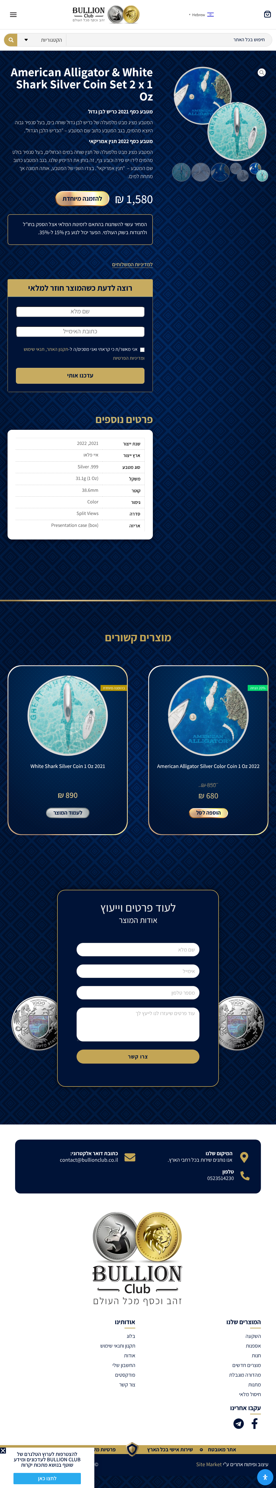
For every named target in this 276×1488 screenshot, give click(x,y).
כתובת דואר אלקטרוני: (94, 1153)
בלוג (131, 1336)
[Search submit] (10, 40)
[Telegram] (238, 1423)
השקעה (253, 1336)
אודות (129, 1355)
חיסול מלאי (250, 1394)
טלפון (228, 1171)
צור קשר (127, 1384)
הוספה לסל (208, 812)
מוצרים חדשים (246, 1365)
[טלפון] (245, 1175)
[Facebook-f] (254, 1423)
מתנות (254, 1384)
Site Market (209, 1464)
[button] (3, 1451)
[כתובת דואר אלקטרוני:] (130, 1157)
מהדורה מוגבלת (245, 1374)
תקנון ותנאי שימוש (117, 1345)
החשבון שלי (123, 1365)
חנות (256, 1355)
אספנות (253, 1345)
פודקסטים (125, 1374)
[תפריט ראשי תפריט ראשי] (13, 14)
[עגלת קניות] (267, 14)
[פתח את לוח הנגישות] (265, 1477)
